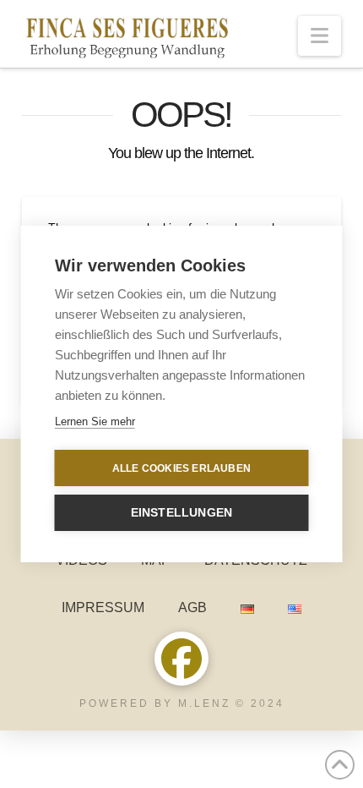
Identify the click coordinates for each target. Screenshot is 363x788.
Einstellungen (182, 512)
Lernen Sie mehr (95, 421)
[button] (319, 36)
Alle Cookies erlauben (181, 468)
